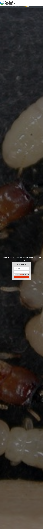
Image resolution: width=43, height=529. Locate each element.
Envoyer (22, 277)
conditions (21, 274)
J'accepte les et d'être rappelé (22, 274)
